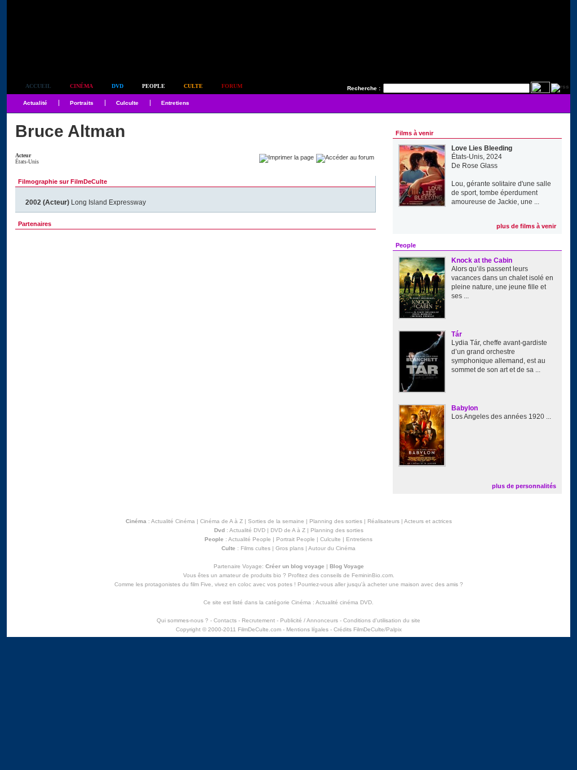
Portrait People (295, 539)
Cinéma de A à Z (221, 521)
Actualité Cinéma (173, 521)
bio (277, 575)
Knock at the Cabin (481, 260)
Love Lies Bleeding (481, 148)
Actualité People (249, 539)
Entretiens (175, 103)
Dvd (117, 86)
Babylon (464, 408)
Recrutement (258, 620)
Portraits (82, 103)
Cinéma (81, 86)
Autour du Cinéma (332, 548)
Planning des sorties (335, 521)
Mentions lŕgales (307, 629)
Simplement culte (69, 55)
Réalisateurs (383, 521)
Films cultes (255, 548)
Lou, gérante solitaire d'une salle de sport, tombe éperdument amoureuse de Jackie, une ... (501, 193)
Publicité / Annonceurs (309, 620)
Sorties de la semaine (276, 521)
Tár (456, 334)
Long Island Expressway (85, 202)
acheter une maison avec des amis (412, 584)
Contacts (225, 620)
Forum (231, 86)
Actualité (35, 103)
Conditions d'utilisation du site (381, 620)
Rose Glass (480, 166)
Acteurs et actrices (428, 521)
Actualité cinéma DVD (344, 602)
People (153, 86)
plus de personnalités (524, 486)
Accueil (38, 86)
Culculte (127, 103)
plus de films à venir (526, 226)
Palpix (394, 629)
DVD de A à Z (287, 530)
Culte (193, 86)
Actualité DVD (247, 530)
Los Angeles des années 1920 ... (501, 417)
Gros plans (290, 548)
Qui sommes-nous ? (182, 620)
